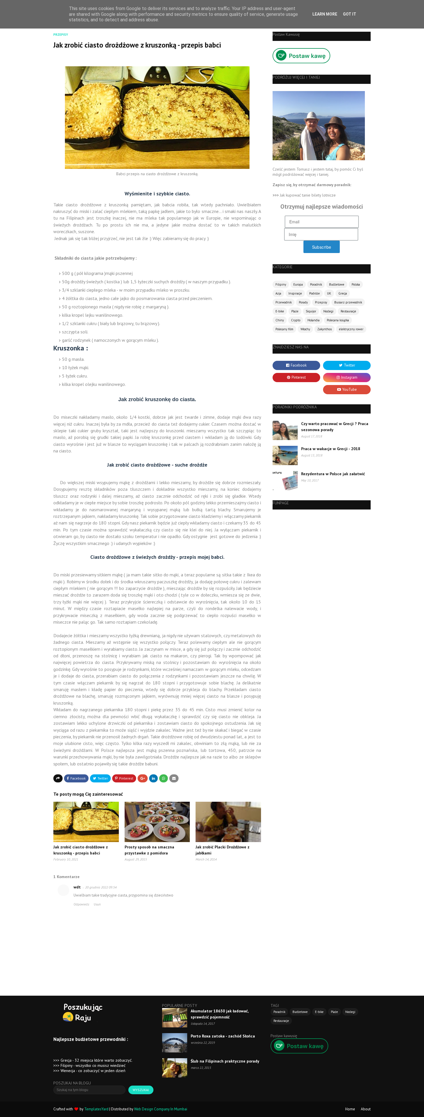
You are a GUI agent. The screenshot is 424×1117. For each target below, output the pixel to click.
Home (350, 1109)
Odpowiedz (81, 904)
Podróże (314, 293)
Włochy (305, 329)
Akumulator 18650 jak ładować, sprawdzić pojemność (219, 1014)
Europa (298, 284)
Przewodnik (283, 302)
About (366, 1109)
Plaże (295, 311)
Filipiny (280, 284)
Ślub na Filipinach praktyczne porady (225, 1061)
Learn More (324, 14)
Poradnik (316, 284)
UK (329, 293)
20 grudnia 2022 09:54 (101, 887)
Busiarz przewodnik (348, 302)
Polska (356, 284)
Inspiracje (295, 293)
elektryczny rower (351, 329)
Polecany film (284, 329)
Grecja (342, 293)
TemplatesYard (96, 1109)
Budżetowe (336, 284)
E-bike (279, 311)
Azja (278, 293)
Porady (303, 302)
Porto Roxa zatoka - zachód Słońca (223, 1036)
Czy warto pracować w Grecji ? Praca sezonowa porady (334, 426)
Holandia (313, 320)
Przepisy (321, 302)
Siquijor (311, 311)
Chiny (279, 320)
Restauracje (348, 311)
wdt (77, 887)
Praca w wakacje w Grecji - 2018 (330, 448)
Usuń (97, 904)
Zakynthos (324, 329)
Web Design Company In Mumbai (160, 1109)
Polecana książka (338, 320)
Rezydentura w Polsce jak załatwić (333, 473)
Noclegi (328, 311)
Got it (349, 14)
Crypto (295, 320)
